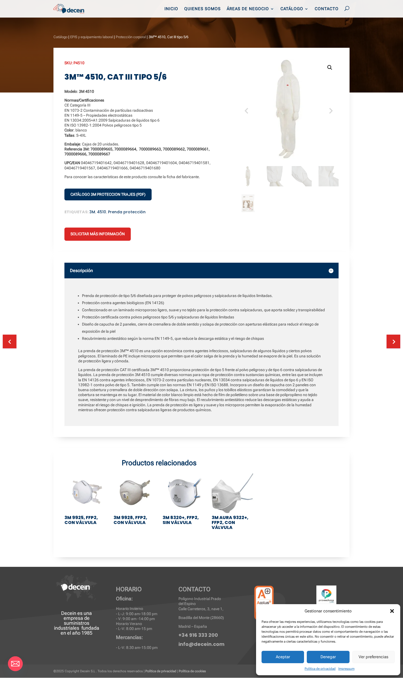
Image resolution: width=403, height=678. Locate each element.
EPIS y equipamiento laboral (91, 37)
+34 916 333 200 (198, 635)
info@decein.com (201, 644)
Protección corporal (131, 37)
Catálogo (291, 9)
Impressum (346, 669)
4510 (101, 212)
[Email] (15, 663)
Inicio (171, 9)
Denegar (328, 656)
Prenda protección (127, 212)
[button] (392, 611)
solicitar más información (97, 234)
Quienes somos (202, 9)
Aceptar (283, 656)
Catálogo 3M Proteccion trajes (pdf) (108, 194)
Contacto (327, 9)
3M (92, 212)
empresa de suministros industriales (72, 623)
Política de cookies (192, 671)
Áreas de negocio (248, 9)
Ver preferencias (373, 656)
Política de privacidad (320, 669)
